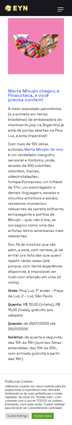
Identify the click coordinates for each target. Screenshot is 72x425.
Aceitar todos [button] (42, 416)
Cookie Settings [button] (17, 416)
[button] (60, 10)
